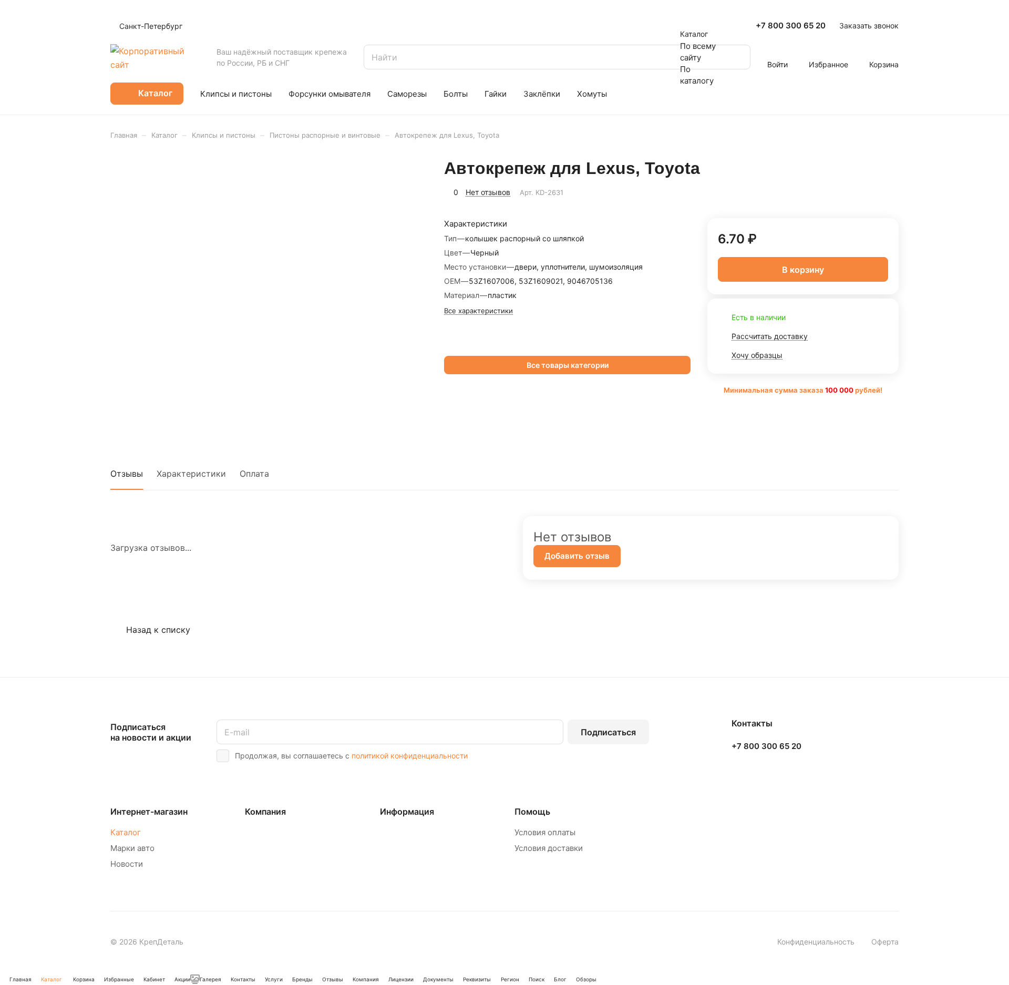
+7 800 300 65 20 (791, 25)
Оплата (254, 473)
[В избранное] (865, 191)
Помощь (532, 811)
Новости (126, 864)
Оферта (885, 941)
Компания (265, 811)
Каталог (125, 832)
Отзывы (126, 473)
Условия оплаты (544, 832)
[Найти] (737, 57)
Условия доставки (548, 848)
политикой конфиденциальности (410, 755)
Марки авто (132, 848)
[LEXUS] (447, 344)
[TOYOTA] (459, 344)
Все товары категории (568, 365)
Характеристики (191, 473)
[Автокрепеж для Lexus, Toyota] (270, 294)
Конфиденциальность (815, 941)
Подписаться (608, 732)
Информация (407, 811)
